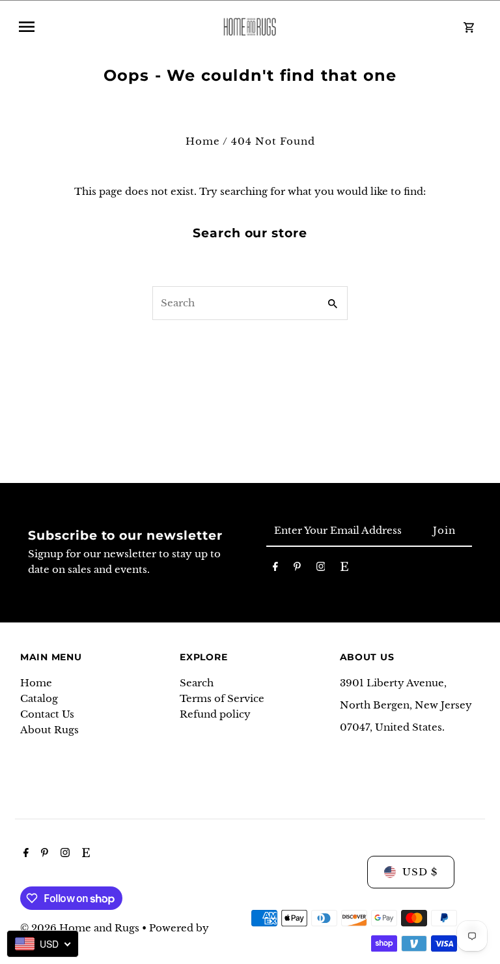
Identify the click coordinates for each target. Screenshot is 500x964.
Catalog (39, 698)
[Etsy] (344, 569)
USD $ (420, 872)
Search (197, 683)
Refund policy (215, 714)
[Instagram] (321, 569)
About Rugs (49, 729)
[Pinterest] (297, 569)
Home (203, 141)
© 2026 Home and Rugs (81, 928)
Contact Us (47, 714)
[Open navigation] (109, 26)
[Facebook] (275, 569)
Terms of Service (222, 698)
